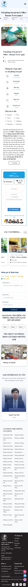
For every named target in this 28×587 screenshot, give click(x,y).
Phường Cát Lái (7, 443)
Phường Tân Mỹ (7, 464)
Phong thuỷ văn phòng (20, 573)
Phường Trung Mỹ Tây (7, 481)
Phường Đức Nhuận (19, 503)
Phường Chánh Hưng (6, 468)
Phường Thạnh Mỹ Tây (7, 494)
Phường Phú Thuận (8, 446)
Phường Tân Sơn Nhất (7, 499)
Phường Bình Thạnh (20, 490)
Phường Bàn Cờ (19, 452)
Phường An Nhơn (7, 515)
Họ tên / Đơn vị (5, 294)
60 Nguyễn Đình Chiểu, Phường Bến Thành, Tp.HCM (16, 61)
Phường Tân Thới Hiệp (19, 481)
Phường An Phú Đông (19, 486)
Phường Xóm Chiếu (8, 455)
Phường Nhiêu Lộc (19, 449)
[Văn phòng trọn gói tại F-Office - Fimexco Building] (14, 245)
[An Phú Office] (4, 4)
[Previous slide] (24, 232)
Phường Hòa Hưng (7, 476)
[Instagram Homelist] (20, 584)
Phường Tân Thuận (19, 464)
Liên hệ (16, 540)
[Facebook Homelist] (13, 584)
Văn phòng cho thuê (6, 566)
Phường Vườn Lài (19, 472)
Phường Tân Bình (7, 503)
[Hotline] (24, 571)
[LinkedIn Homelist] (24, 584)
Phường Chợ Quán (7, 461)
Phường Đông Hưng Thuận (20, 476)
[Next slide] (26, 232)
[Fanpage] (24, 579)
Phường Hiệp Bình (7, 525)
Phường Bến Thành (14, 18)
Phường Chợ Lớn (19, 458)
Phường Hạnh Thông (6, 510)
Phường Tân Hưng (19, 443)
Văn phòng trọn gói (6, 18)
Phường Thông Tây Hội (19, 515)
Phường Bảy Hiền (19, 498)
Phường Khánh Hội (19, 455)
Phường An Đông (19, 461)
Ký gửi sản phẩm (5, 576)
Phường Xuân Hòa (7, 452)
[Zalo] (24, 575)
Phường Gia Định (7, 490)
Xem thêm (14, 163)
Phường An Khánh (19, 438)
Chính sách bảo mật (5, 579)
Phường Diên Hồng (8, 472)
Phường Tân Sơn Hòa (19, 494)
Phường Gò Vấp (19, 510)
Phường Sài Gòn (19, 446)
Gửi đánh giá (14, 309)
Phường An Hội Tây (8, 520)
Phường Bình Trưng (8, 449)
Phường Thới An (7, 485)
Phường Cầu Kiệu (7, 507)
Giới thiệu (16, 538)
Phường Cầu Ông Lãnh (7, 439)
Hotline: (6, 553)
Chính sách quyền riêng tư (16, 579)
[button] (3, 355)
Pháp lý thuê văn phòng (20, 570)
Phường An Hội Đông (18, 520)
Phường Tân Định (19, 435)
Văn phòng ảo (4, 571)
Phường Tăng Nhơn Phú (19, 468)
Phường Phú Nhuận (19, 507)
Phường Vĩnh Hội (7, 458)
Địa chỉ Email (5, 302)
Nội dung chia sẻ (6, 282)
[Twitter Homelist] (17, 584)
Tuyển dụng (17, 547)
